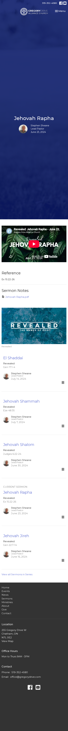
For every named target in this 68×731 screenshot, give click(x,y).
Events (6, 591)
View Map (7, 641)
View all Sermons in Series (17, 574)
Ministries (7, 602)
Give (4, 609)
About (5, 605)
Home (5, 587)
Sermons (7, 598)
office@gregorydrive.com (25, 676)
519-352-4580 (49, 3)
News (5, 594)
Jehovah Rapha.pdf (17, 296)
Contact (6, 613)
